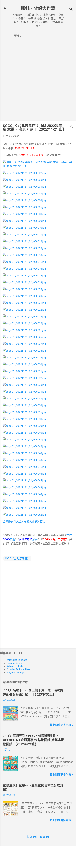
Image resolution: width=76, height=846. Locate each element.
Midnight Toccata (17, 660)
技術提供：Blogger (38, 836)
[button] (71, 126)
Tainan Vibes (14, 663)
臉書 (28, 539)
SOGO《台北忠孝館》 (17, 558)
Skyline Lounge (15, 672)
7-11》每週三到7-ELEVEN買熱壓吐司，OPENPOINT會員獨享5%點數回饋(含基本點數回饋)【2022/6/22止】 (33, 740)
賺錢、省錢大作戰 (38, 8)
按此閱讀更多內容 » (61, 725)
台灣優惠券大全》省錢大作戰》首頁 (24, 521)
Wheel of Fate (15, 666)
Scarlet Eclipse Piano (19, 669)
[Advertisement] (38, 80)
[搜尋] (71, 9)
